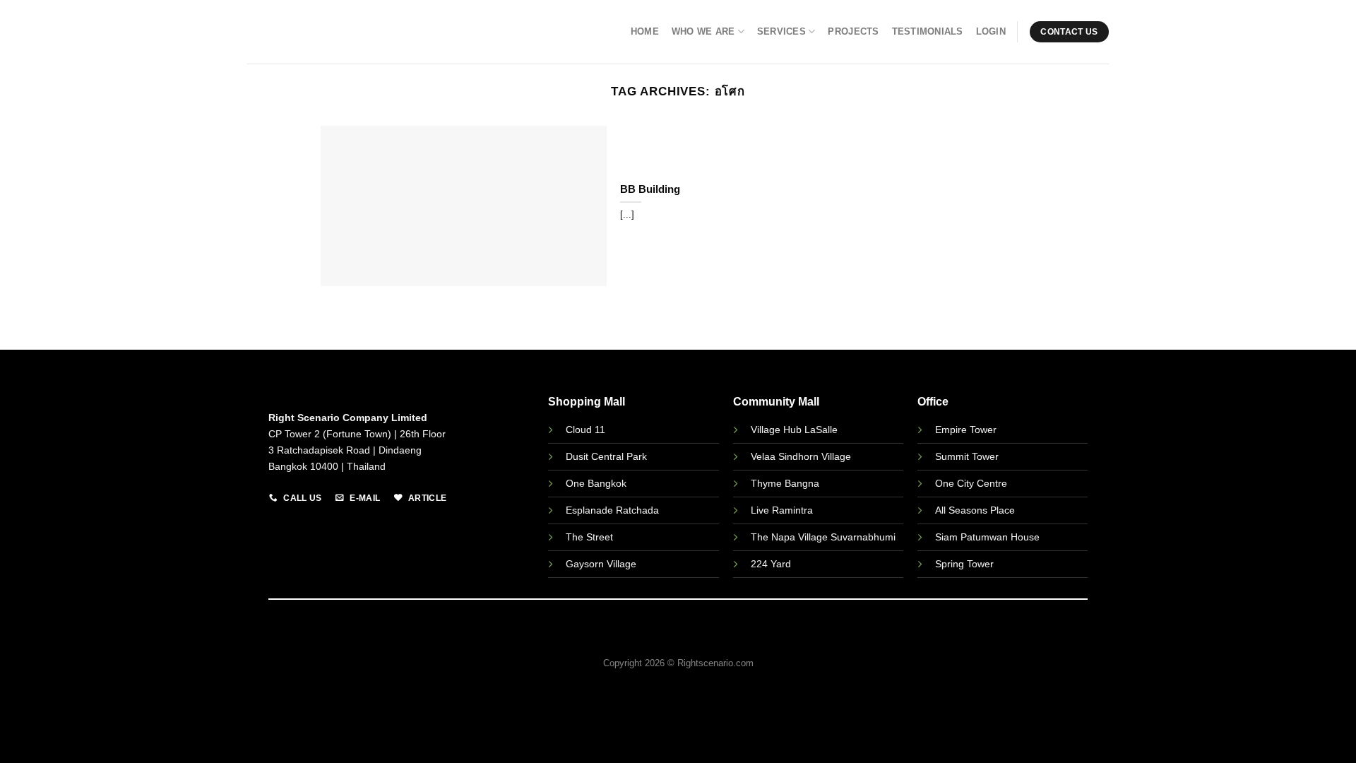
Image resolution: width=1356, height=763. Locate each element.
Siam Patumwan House (987, 537)
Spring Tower (964, 563)
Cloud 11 (585, 429)
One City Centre (971, 483)
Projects (853, 31)
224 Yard (771, 563)
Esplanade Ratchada (612, 510)
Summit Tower (967, 456)
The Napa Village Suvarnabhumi (823, 537)
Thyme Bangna (785, 483)
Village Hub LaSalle (794, 429)
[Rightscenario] (315, 32)
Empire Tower (966, 429)
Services (781, 31)
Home (645, 31)
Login (991, 31)
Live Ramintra (782, 510)
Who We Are (703, 31)
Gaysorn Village (601, 563)
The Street (589, 537)
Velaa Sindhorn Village (801, 456)
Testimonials (927, 31)
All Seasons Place (975, 510)
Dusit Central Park (608, 456)
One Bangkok (596, 483)
